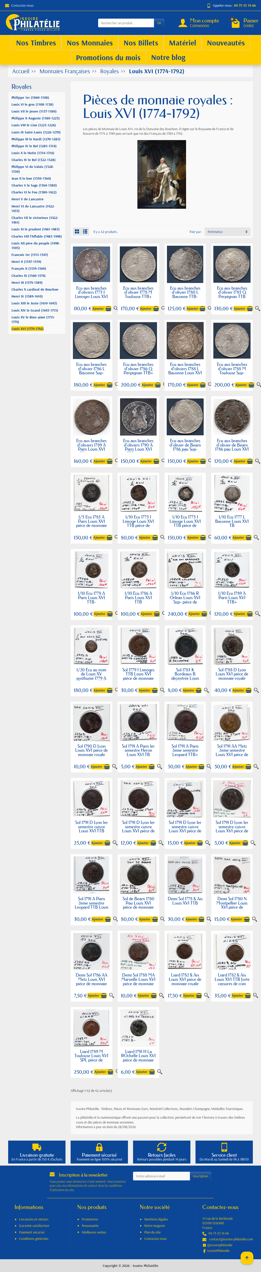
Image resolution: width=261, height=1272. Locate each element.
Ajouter (98, 308)
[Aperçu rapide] (257, 309)
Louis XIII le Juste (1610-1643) (34, 303)
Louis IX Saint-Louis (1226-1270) (36, 132)
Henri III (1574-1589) (27, 282)
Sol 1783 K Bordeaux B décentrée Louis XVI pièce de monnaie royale (185, 678)
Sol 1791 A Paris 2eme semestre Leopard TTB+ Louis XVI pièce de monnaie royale (185, 754)
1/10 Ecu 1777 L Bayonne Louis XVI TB (232, 521)
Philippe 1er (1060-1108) (30, 97)
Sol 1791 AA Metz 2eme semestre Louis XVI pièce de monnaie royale (232, 752)
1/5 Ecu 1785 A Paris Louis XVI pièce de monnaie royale (91, 523)
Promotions (90, 1219)
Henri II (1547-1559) (26, 261)
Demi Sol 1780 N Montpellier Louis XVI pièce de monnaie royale (231, 905)
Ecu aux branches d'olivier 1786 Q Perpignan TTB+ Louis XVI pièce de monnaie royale (138, 373)
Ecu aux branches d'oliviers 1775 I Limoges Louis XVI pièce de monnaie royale (91, 296)
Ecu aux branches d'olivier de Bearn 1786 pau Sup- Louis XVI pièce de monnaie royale (185, 449)
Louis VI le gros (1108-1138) (32, 104)
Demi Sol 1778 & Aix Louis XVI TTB (185, 901)
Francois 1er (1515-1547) (29, 254)
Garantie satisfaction (34, 1225)
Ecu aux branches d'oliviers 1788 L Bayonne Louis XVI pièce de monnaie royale (185, 373)
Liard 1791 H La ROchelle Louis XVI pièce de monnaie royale (138, 1058)
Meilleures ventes (94, 1232)
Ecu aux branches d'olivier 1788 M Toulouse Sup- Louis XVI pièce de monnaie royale (232, 373)
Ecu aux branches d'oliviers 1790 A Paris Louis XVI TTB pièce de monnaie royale (138, 449)
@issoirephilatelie (219, 1245)
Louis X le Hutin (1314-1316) (32, 153)
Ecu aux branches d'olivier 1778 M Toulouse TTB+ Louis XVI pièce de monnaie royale (138, 296)
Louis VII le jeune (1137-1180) (34, 111)
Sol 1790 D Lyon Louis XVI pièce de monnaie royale (91, 750)
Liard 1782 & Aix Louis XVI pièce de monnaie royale (185, 979)
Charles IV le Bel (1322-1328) (33, 159)
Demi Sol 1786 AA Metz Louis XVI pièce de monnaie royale (91, 981)
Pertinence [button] (215, 231)
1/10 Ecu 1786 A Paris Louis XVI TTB (138, 597)
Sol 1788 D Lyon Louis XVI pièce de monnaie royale (232, 674)
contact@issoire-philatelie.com (231, 1239)
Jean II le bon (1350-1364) (31, 178)
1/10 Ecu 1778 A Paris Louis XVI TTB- (91, 597)
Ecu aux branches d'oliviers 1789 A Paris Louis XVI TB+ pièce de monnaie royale (91, 449)
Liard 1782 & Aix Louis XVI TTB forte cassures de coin (232, 979)
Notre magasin (154, 1225)
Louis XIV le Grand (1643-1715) (34, 310)
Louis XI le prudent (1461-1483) (35, 229)
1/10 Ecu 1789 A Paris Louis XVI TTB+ (232, 597)
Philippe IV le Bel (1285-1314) (34, 146)
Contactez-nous (22, 5)
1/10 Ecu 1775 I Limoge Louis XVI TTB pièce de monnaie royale (138, 523)
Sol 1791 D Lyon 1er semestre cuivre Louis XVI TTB (91, 826)
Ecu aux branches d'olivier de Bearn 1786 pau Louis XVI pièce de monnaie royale (232, 449)
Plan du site (152, 1232)
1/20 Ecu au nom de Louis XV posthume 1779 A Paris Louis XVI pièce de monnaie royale (91, 680)
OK (159, 23)
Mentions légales (156, 1219)
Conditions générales (33, 1238)
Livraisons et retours (33, 1219)
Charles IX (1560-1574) (28, 275)
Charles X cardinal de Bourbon (34, 289)
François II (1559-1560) (28, 268)
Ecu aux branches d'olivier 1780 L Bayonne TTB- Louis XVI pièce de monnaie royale (185, 296)
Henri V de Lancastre (27, 199)
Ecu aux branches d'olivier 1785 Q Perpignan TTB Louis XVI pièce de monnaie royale (232, 296)
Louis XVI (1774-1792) (27, 328)
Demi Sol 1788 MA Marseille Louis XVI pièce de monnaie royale (138, 981)
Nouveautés (90, 1225)
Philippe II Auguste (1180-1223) (35, 118)
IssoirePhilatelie (218, 1250)
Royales (21, 86)
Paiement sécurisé (31, 1232)
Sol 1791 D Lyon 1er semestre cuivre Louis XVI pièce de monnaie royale (138, 829)
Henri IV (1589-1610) (27, 296)
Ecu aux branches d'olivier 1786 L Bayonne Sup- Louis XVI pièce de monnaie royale (91, 373)
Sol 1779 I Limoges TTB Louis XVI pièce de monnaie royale (138, 676)
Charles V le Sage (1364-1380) (34, 185)
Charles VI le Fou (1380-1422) (34, 192)
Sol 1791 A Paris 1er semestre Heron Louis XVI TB (138, 750)
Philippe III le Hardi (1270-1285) (35, 139)
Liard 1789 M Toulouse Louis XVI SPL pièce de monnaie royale (91, 1058)
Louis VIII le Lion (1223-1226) (33, 125)
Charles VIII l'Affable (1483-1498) (36, 236)
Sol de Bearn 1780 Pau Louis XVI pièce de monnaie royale (138, 905)
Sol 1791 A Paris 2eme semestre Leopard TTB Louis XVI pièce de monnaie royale (91, 907)
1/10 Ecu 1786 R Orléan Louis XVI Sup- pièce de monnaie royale (185, 599)
